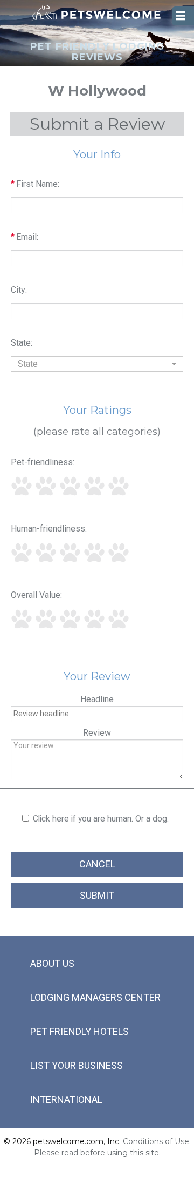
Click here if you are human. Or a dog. (101, 818)
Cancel (97, 864)
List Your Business (76, 1065)
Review (97, 733)
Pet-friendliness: (42, 462)
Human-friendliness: (49, 528)
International (66, 1099)
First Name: (35, 184)
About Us (52, 963)
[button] (97, 364)
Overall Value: (36, 595)
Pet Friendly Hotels (79, 1031)
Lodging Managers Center (95, 997)
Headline (97, 699)
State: (21, 343)
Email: (24, 237)
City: (19, 290)
